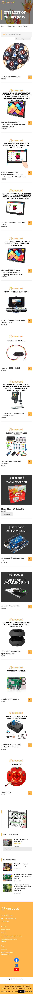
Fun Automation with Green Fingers (21, 841)
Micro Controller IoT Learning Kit (12, 559)
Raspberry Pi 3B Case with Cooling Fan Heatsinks (11, 746)
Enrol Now (4, 949)
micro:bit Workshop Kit (10, 606)
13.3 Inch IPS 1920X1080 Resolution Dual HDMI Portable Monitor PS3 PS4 (13, 124)
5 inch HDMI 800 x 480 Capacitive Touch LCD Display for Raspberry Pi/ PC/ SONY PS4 (13, 174)
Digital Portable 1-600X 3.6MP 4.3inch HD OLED (12, 414)
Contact (3, 932)
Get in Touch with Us (17, 979)
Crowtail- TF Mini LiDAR (10, 368)
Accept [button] (21, 991)
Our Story (3, 926)
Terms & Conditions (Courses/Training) (11, 936)
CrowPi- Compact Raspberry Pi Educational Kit (13, 321)
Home (2, 26)
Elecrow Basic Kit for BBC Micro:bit (11, 462)
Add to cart (30, 77)
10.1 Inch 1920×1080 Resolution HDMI (13, 223)
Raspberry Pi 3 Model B (10, 699)
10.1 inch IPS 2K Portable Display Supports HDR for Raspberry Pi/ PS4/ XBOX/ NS (12, 272)
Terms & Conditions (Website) (9, 939)
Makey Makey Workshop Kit (12, 509)
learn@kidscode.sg (10, 919)
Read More (28, 991)
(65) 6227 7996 (8, 915)
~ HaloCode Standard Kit (10, 77)
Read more (7, 514)
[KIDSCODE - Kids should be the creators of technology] (8, 3)
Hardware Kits (11, 26)
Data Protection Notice (7, 952)
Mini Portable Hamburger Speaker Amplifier (11, 652)
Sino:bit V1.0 (6, 792)
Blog (2, 946)
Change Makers (5, 929)
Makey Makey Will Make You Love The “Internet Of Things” (23, 876)
